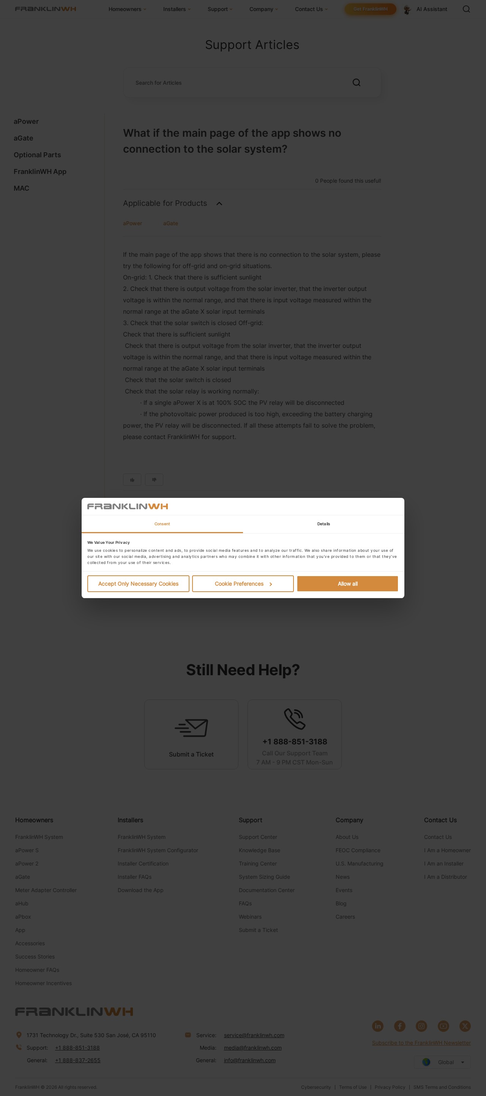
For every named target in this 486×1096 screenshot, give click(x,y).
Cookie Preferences (239, 583)
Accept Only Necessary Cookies (138, 583)
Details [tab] (323, 523)
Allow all (348, 583)
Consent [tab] (162, 523)
